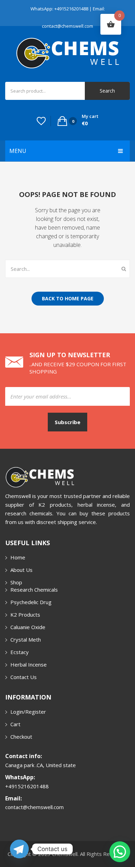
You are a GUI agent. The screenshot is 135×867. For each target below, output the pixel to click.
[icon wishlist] (41, 121)
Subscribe (67, 422)
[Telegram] (19, 849)
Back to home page (67, 298)
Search (107, 90)
